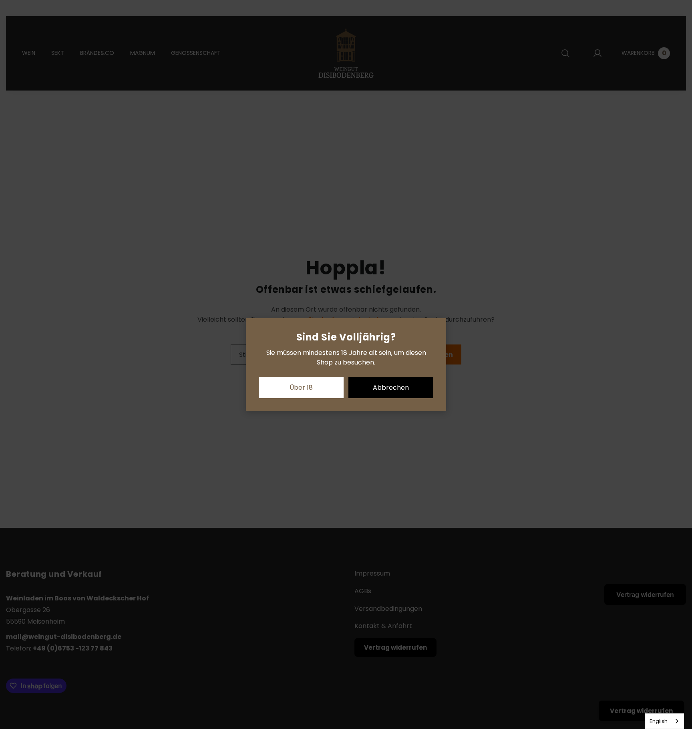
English (659, 721)
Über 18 (301, 387)
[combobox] (664, 721)
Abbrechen (391, 387)
